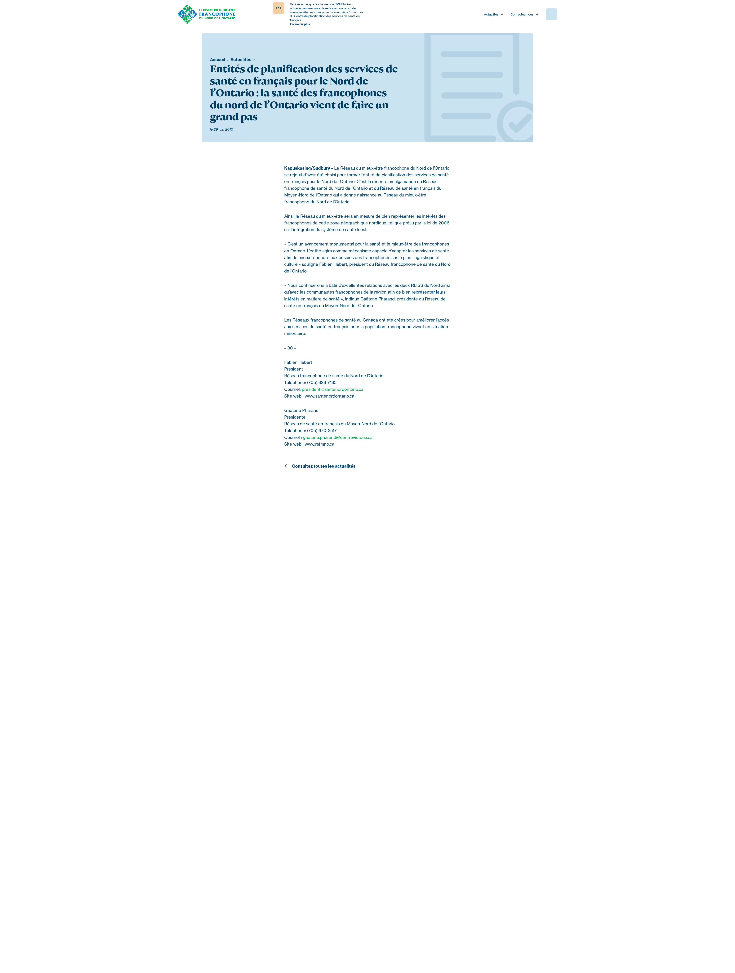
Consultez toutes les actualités (323, 466)
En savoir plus (300, 24)
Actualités (491, 14)
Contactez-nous (521, 14)
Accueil (218, 59)
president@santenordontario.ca (332, 389)
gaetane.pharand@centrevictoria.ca (337, 437)
